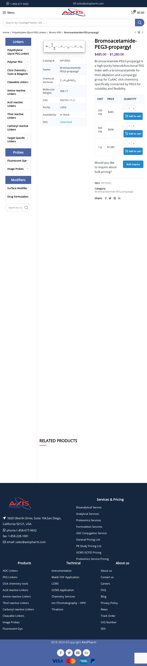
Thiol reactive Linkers (15, 115)
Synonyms (114, 414)
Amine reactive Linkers (16, 92)
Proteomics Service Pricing (92, 559)
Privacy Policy (109, 603)
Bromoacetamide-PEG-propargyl (81, 32)
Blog (103, 596)
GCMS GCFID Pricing (88, 552)
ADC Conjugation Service (91, 533)
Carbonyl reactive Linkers (17, 127)
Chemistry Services (63, 596)
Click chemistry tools (15, 583)
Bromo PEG (55, 32)
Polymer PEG (14, 62)
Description (114, 216)
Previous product (135, 32)
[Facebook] (106, 198)
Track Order (108, 616)
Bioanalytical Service (88, 507)
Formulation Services (89, 526)
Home (6, 32)
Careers (105, 583)
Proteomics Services (88, 520)
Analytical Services (87, 514)
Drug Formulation (18, 196)
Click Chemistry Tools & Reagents (17, 72)
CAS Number (109, 622)
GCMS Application (63, 590)
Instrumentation (62, 570)
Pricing (137, 484)
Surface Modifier (17, 188)
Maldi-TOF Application (65, 577)
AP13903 (46, 484)
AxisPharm (89, 642)
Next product (142, 32)
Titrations (57, 609)
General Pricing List (88, 539)
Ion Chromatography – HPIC (69, 603)
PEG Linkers (10, 577)
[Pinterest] (114, 198)
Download (66, 122)
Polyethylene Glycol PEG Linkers (29, 32)
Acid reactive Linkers (15, 104)
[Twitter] (110, 198)
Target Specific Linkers (16, 139)
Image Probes (15, 169)
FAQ (103, 590)
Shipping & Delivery (111, 424)
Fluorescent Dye (17, 160)
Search (139, 22)
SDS (103, 628)
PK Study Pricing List (88, 546)
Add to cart (135, 116)
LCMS (55, 583)
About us (106, 570)
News (104, 609)
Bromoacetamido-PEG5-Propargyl (62, 484)
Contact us (107, 577)
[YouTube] (77, 652)
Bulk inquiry (133, 164)
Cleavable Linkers (17, 82)
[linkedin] (119, 198)
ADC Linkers (10, 570)
